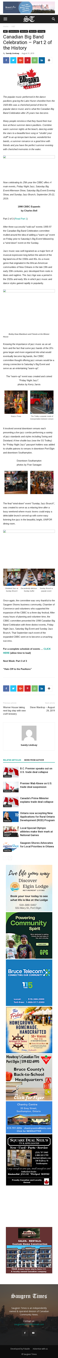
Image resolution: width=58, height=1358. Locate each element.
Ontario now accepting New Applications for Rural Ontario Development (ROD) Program (37, 817)
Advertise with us (40, 1348)
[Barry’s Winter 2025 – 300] (29, 1272)
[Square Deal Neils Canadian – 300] (29, 1185)
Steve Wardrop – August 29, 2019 (42, 709)
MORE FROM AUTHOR (34, 760)
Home (6, 26)
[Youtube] (33, 1333)
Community (13, 31)
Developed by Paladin (20, 1348)
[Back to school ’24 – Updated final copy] (29, 1099)
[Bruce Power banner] (29, 7)
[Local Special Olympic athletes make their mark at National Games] (11, 831)
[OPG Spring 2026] (29, 957)
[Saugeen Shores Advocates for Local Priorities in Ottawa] (11, 846)
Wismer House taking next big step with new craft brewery (14, 710)
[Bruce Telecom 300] (29, 1005)
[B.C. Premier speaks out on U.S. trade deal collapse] (11, 772)
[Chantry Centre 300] (29, 1132)
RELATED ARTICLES (12, 760)
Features (33, 31)
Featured (24, 31)
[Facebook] (25, 1333)
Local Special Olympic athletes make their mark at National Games (36, 831)
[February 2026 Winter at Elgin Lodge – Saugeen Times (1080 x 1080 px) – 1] (29, 910)
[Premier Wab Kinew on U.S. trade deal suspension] (11, 787)
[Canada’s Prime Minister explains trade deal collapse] (11, 802)
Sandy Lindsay (12, 53)
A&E (13, 26)
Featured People (7, 835)
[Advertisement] (29, 1206)
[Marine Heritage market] (29, 1052)
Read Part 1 (21, 218)
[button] (53, 19)
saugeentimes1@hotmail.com (29, 1324)
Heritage (41, 31)
